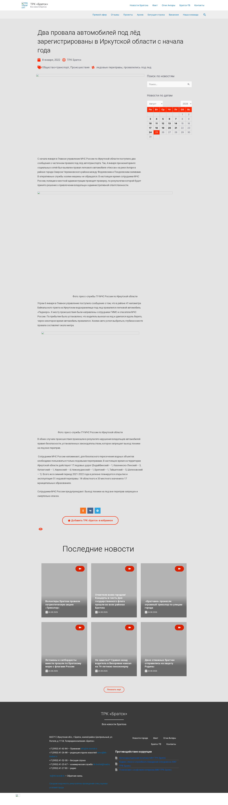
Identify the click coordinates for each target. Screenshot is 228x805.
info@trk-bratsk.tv (89, 748)
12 (163, 123)
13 (169, 123)
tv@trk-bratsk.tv (57, 776)
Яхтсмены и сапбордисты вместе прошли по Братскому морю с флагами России (63, 663)
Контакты (199, 5)
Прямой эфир (99, 14)
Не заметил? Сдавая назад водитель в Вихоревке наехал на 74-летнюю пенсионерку (113, 663)
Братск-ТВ (184, 5)
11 (157, 123)
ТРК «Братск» (39, 4)
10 (150, 123)
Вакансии (174, 14)
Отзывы (115, 14)
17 (150, 128)
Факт (155, 5)
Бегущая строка (156, 14)
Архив (140, 14)
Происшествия (79, 67)
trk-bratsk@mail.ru (101, 764)
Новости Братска (139, 5)
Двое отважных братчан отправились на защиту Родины (160, 663)
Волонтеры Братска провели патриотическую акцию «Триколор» (62, 604)
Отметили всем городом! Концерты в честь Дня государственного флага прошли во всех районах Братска (110, 601)
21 (176, 128)
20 (169, 128)
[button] (204, 14)
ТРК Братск (74, 59)
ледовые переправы (109, 67)
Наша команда (190, 14)
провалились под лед (137, 67)
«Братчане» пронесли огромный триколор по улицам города (163, 604)
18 (156, 128)
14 (176, 123)
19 (163, 128)
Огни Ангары (168, 5)
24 (150, 132)
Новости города (140, 738)
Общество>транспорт (55, 67)
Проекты (128, 14)
